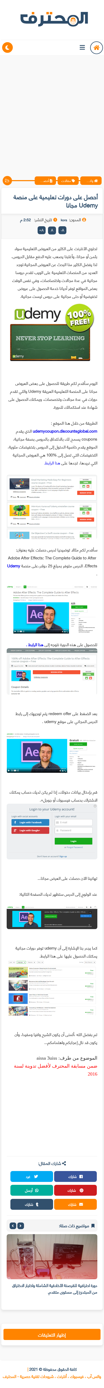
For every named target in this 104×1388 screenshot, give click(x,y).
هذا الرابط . (33, 644)
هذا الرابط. (52, 462)
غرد (28, 1176)
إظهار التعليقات (52, 1334)
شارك (73, 1176)
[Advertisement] (52, 111)
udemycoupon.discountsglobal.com (65, 430)
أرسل (29, 1190)
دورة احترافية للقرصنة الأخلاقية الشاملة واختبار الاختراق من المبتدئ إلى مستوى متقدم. (54, 1288)
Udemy (13, 565)
